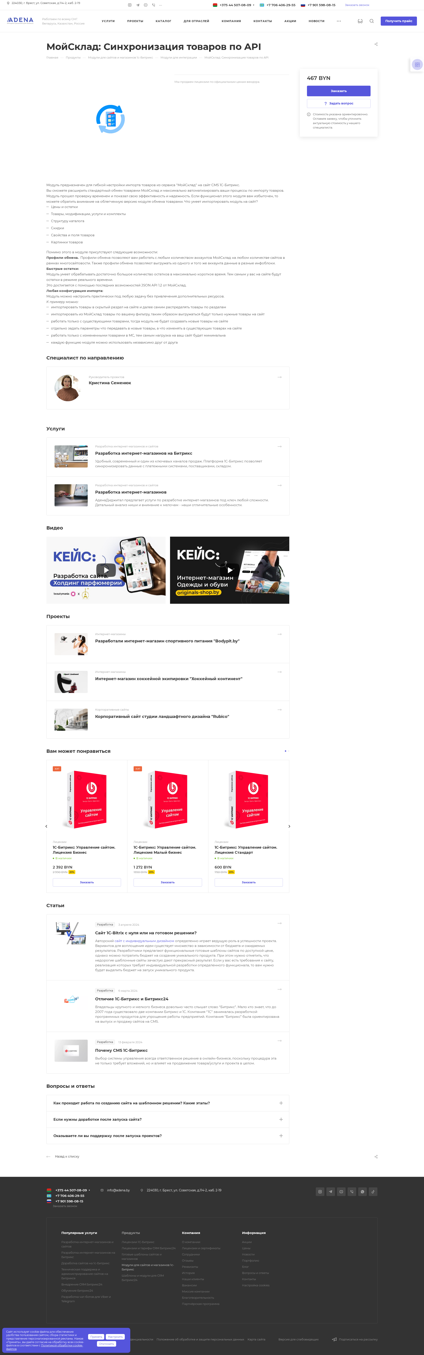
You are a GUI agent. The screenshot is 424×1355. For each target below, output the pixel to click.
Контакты (249, 1279)
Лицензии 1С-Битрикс (138, 1242)
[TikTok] (373, 1191)
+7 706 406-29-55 (281, 5)
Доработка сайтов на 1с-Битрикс (85, 1263)
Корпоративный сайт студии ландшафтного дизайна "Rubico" (162, 716)
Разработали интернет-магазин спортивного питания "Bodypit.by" (167, 641)
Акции (247, 1242)
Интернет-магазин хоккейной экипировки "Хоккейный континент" (168, 678)
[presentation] (46, 830)
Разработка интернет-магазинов (131, 492)
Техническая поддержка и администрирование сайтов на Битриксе (84, 1274)
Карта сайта (256, 1339)
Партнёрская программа (201, 1304)
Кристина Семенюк (110, 382)
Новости (248, 1254)
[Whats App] (362, 1191)
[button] (285, 751)
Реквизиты (190, 1266)
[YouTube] (146, 5)
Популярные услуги (79, 1233)
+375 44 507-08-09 (235, 5)
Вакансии (189, 1285)
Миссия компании (196, 1291)
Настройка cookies (255, 1285)
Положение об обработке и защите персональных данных (200, 1339)
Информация (254, 1233)
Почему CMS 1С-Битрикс (121, 1050)
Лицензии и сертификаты (201, 1248)
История (188, 1273)
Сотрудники (191, 1254)
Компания (191, 1233)
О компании (191, 1242)
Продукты (131, 1233)
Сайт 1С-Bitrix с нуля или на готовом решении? (146, 933)
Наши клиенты (193, 1279)
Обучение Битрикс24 (77, 1290)
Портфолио (250, 1260)
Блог (245, 1266)
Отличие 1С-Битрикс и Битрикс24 (131, 999)
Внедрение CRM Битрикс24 (81, 1284)
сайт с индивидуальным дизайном (145, 941)
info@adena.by (118, 1190)
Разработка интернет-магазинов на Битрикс (143, 453)
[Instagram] (130, 5)
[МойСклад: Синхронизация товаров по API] (110, 119)
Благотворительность (198, 1297)
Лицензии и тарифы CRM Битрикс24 (149, 1248)
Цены (246, 1248)
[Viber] (153, 5)
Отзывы (187, 1260)
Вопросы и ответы (255, 1273)
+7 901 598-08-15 (321, 5)
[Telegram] (138, 5)
